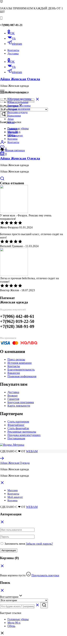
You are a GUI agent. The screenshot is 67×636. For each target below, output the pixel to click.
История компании (19, 362)
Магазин (12, 132)
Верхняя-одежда (17, 112)
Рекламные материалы (21, 431)
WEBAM (32, 451)
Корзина (12, 138)
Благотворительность (21, 369)
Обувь (11, 626)
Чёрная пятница (14, 150)
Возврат (12, 395)
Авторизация (8, 550)
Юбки (11, 122)
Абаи (10, 118)
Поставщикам (16, 438)
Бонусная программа (20, 402)
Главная (12, 128)
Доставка (13, 53)
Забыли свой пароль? (39, 543)
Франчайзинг (16, 424)
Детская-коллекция (18, 108)
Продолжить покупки (45, 575)
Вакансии (13, 372)
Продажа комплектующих (24, 435)
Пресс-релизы (16, 359)
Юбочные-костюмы (19, 98)
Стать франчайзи (18, 428)
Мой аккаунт (15, 135)
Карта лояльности (18, 405)
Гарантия (13, 398)
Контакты (13, 50)
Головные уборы (18, 128)
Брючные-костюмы (19, 105)
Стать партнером (18, 421)
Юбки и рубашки (17, 102)
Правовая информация (21, 376)
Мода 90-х (13, 622)
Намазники (14, 115)
